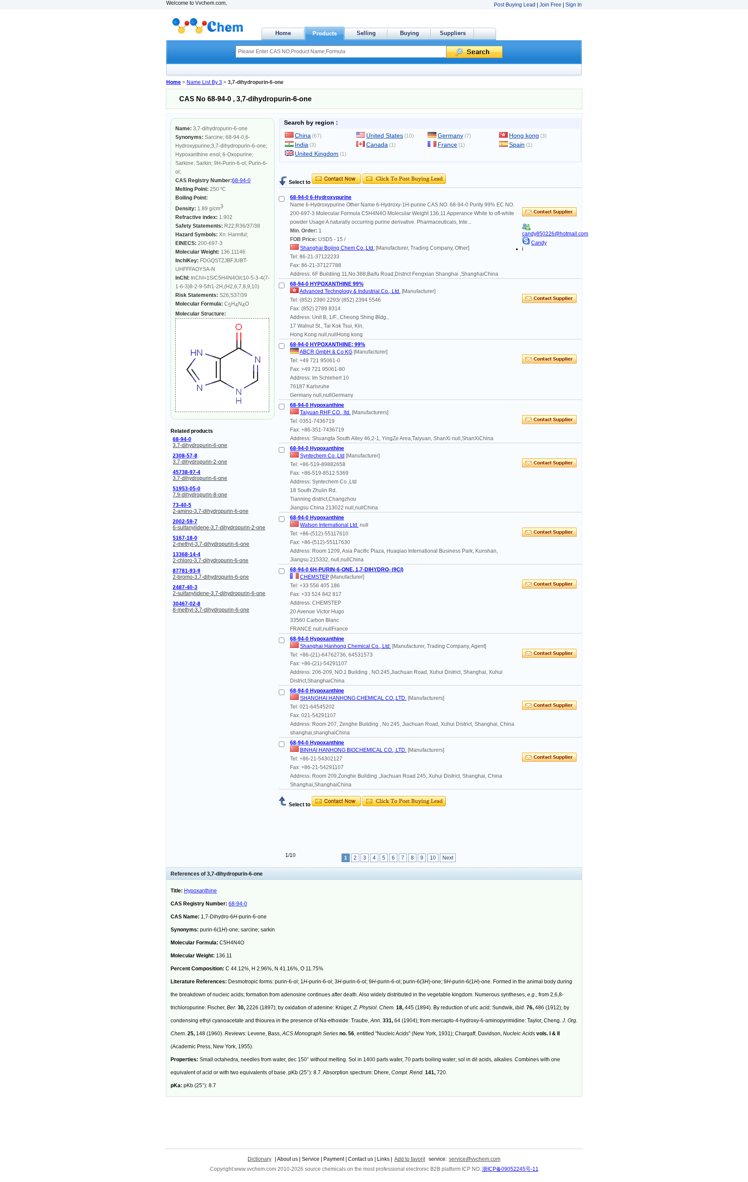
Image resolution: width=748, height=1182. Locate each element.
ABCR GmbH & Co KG (326, 352)
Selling (366, 33)
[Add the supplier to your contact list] (526, 229)
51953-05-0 (186, 489)
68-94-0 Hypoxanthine (317, 405)
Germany (450, 135)
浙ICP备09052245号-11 (510, 1169)
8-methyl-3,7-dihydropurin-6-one (211, 610)
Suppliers (453, 33)
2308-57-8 (185, 456)
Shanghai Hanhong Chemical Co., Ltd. (345, 646)
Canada (377, 144)
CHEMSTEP (314, 577)
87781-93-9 (186, 571)
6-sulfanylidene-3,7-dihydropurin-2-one (219, 528)
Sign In (573, 5)
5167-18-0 (185, 538)
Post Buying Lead (514, 5)
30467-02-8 (186, 604)
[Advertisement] (380, 170)
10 (433, 858)
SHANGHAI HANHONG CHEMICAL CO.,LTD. (353, 698)
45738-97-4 (186, 472)
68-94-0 (241, 180)
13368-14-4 (186, 554)
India (301, 144)
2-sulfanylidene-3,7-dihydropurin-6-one (219, 593)
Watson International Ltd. (329, 525)
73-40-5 (182, 505)
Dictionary (259, 1159)
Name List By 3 (204, 82)
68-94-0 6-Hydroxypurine (320, 197)
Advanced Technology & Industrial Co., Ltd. (350, 291)
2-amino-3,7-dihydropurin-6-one (210, 511)
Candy (539, 243)
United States (384, 135)
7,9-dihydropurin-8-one (200, 495)
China (303, 135)
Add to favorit (409, 1159)
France (447, 144)
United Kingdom (317, 153)
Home (283, 33)
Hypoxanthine (200, 891)
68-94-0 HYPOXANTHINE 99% (327, 284)
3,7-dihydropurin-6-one (200, 445)
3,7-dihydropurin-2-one (200, 462)
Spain (517, 144)
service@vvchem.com (474, 1159)
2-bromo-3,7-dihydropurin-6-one (211, 577)
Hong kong (524, 135)
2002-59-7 (185, 522)
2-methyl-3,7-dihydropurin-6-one (211, 544)
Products (325, 33)
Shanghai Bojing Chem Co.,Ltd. (337, 248)
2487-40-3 (185, 587)
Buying (409, 33)
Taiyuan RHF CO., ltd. (325, 412)
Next (447, 858)
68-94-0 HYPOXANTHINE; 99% (327, 344)
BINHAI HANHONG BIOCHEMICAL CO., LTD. (353, 750)
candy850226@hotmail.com (555, 234)
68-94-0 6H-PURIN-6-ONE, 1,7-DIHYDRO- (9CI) (346, 570)
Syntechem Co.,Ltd (322, 456)
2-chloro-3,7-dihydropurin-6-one (210, 560)
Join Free (550, 5)
